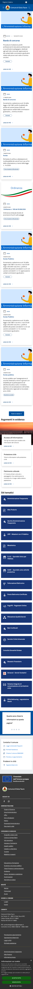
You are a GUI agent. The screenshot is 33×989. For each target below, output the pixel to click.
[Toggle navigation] (3, 7)
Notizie (6, 888)
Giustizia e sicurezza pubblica (12, 866)
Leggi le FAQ (7, 940)
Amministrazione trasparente (13, 952)
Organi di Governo (9, 809)
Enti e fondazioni (9, 818)
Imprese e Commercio (10, 843)
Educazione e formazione (11, 863)
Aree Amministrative (10, 812)
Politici (6, 821)
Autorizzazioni (8, 877)
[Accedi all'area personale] (26, 2)
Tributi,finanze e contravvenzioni (14, 868)
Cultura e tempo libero (10, 838)
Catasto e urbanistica (10, 849)
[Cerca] (29, 8)
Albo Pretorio (8, 954)
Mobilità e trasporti (9, 854)
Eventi (6, 904)
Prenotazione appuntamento (12, 935)
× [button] (31, 960)
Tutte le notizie (15, 414)
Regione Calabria (8, 2)
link (7, 974)
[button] (16, 986)
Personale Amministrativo (12, 823)
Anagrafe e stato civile (10, 835)
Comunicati (7, 891)
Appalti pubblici (8, 846)
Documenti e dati (9, 826)
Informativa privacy (10, 957)
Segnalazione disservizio (11, 938)
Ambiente (7, 871)
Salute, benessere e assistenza (13, 874)
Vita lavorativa (8, 840)
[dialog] (16, 974)
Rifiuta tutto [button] (16, 982)
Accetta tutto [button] (16, 978)
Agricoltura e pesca (9, 880)
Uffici (5, 815)
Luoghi (6, 902)
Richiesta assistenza (10, 943)
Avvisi (8, 36)
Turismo (6, 852)
